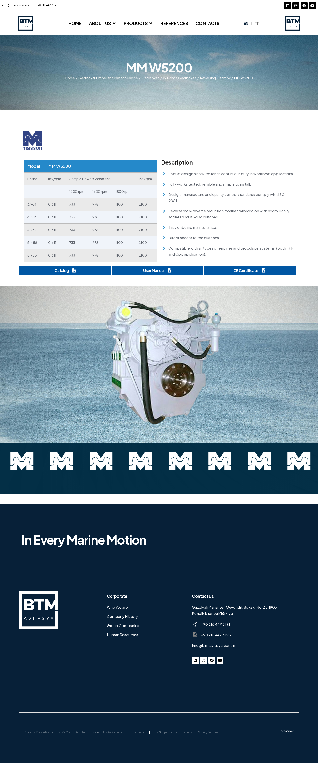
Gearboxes (150, 78)
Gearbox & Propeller (94, 78)
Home (70, 78)
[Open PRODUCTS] (151, 23)
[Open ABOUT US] (114, 23)
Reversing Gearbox (215, 78)
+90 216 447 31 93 (216, 634)
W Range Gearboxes (179, 78)
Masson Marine (126, 78)
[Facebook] (304, 5)
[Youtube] (312, 5)
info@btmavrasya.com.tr (18, 5)
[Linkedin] (287, 5)
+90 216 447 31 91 (46, 5)
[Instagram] (295, 5)
